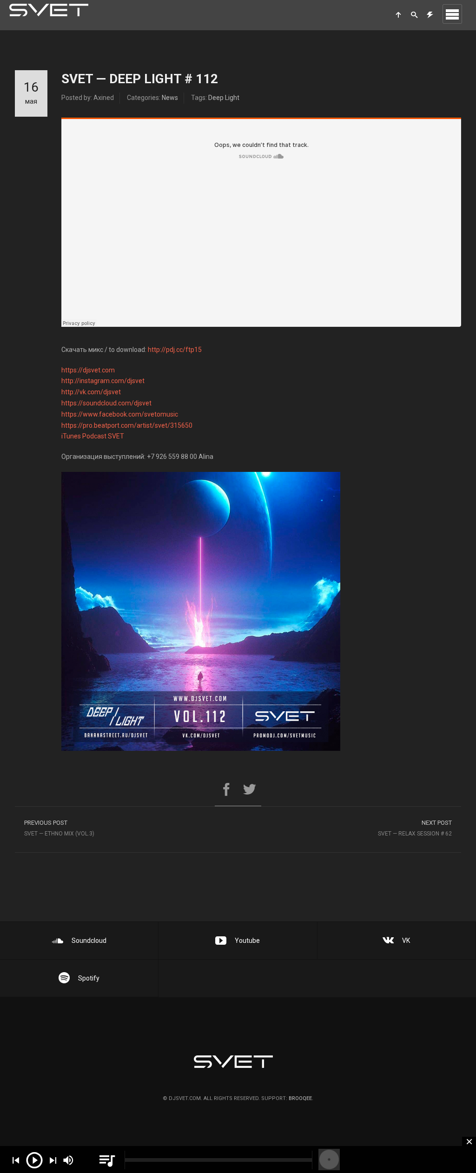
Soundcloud (89, 940)
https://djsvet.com (88, 370)
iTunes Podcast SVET (92, 436)
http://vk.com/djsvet (91, 392)
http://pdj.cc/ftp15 (175, 349)
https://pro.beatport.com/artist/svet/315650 (126, 425)
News (170, 97)
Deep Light (223, 97)
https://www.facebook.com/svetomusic (119, 414)
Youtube (247, 940)
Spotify (88, 978)
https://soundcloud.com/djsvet (106, 403)
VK (406, 940)
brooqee (300, 1098)
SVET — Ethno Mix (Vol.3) (59, 828)
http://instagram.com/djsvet (103, 380)
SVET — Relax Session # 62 (415, 828)
